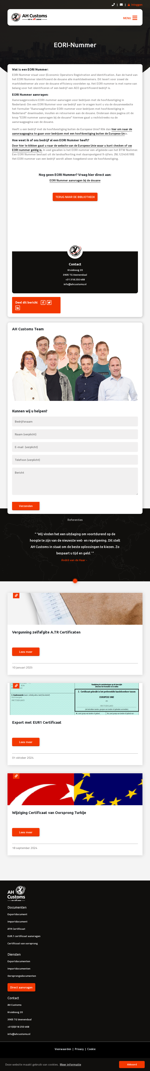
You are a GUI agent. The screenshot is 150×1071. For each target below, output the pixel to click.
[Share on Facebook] (43, 302)
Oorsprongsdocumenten (22, 976)
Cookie (91, 1049)
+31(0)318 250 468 (18, 1027)
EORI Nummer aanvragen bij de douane (75, 180)
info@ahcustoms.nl (75, 284)
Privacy (79, 1049)
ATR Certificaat (16, 929)
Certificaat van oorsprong (23, 943)
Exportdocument (17, 914)
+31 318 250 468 (75, 279)
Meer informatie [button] (70, 1064)
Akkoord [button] (132, 1064)
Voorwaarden (63, 1049)
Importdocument (17, 921)
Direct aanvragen (21, 987)
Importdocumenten (19, 968)
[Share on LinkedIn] (17, 308)
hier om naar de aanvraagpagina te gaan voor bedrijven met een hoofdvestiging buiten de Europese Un (72, 131)
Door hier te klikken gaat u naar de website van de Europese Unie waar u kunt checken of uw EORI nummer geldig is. (72, 147)
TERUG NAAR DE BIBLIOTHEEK (75, 197)
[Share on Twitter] (49, 302)
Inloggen (136, 4)
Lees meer (25, 652)
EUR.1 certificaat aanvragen (24, 936)
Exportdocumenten (19, 961)
